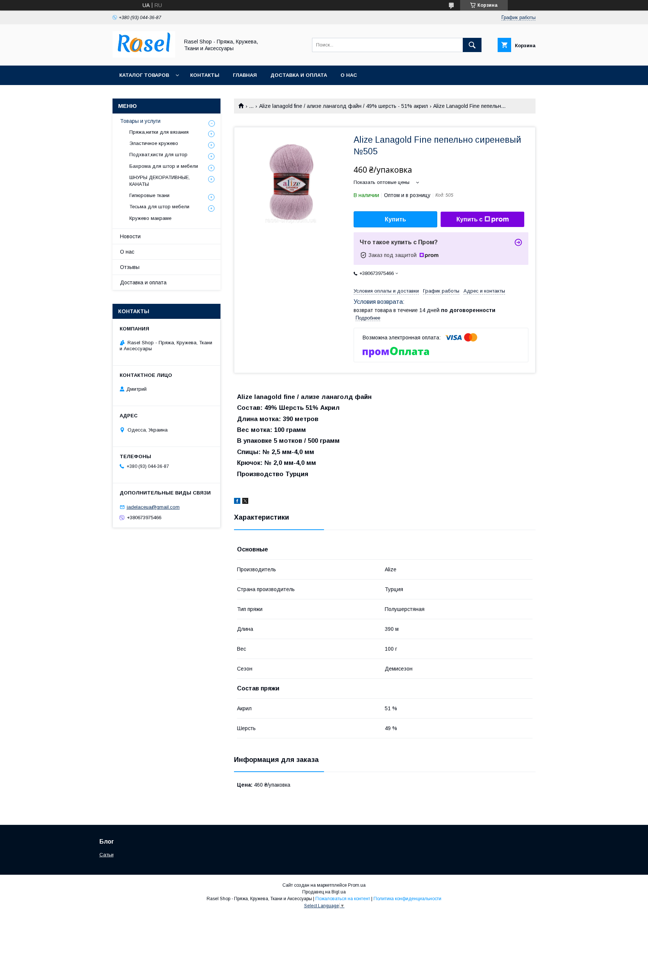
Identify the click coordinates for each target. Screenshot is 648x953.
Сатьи (106, 854)
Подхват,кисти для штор (158, 154)
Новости (130, 236)
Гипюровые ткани (149, 195)
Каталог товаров (144, 75)
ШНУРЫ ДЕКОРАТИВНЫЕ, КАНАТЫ (159, 181)
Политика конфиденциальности (407, 898)
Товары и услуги (140, 121)
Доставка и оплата (298, 75)
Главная (245, 75)
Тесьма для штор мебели (159, 206)
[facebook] (237, 502)
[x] (245, 502)
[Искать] (472, 45)
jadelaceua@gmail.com (153, 507)
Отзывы (130, 267)
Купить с (469, 219)
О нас (348, 75)
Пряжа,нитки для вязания (159, 132)
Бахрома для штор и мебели (163, 166)
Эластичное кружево (153, 143)
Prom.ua (357, 885)
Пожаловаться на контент (342, 898)
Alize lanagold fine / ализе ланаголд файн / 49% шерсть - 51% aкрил (343, 106)
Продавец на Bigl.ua (324, 892)
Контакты (204, 75)
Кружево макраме (150, 218)
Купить (395, 219)
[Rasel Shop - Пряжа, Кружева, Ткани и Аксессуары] (143, 56)
